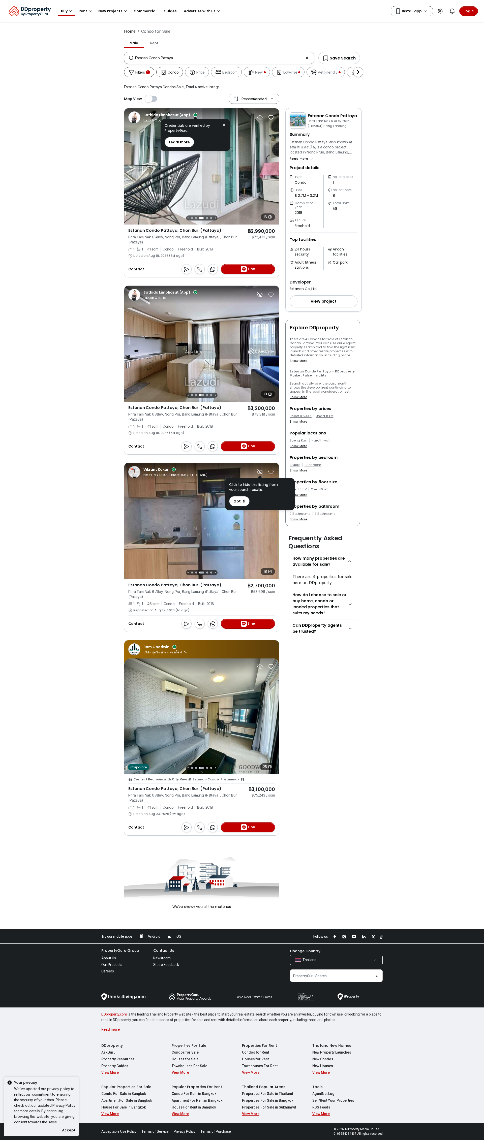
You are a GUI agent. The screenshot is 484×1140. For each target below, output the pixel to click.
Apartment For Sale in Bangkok (126, 1100)
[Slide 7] (201, 218)
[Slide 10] (215, 217)
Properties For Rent (259, 1045)
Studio (295, 465)
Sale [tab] (134, 43)
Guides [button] (170, 11)
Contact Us (163, 950)
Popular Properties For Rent (197, 1086)
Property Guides (114, 1066)
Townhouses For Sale (189, 1066)
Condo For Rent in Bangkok (194, 1094)
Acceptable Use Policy (118, 1131)
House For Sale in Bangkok (123, 1107)
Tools (317, 1086)
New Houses (322, 1066)
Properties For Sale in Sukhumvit (269, 1107)
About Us (108, 958)
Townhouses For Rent (260, 1066)
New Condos (322, 1059)
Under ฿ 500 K (301, 416)
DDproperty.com (114, 1014)
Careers (107, 971)
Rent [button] (83, 11)
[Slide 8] (207, 218)
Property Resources (118, 1059)
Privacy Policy (63, 1105)
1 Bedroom (313, 465)
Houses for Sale (185, 1059)
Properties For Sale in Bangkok (267, 1100)
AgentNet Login (325, 1094)
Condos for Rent (255, 1052)
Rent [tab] (154, 43)
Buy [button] (64, 11)
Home (130, 31)
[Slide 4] (188, 217)
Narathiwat (320, 440)
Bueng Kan (298, 440)
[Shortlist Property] (271, 117)
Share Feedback (166, 965)
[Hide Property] (260, 117)
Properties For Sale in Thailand (267, 1094)
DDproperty (112, 1045)
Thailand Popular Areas (263, 1086)
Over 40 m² (319, 489)
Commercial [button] (145, 11)
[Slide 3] (188, 395)
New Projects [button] (110, 11)
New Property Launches (331, 1052)
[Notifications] (452, 11)
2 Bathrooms (300, 514)
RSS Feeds (321, 1107)
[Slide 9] (211, 218)
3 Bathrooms (325, 514)
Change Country (305, 951)
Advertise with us (200, 11)
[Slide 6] (196, 218)
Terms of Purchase (215, 1131)
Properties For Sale (189, 1045)
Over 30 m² (298, 489)
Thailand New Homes (331, 1045)
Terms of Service (155, 1131)
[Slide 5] (192, 218)
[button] (302, 159)
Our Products (111, 965)
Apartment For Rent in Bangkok (197, 1100)
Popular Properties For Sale (126, 1086)
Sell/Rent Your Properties (333, 1100)
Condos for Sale (185, 1052)
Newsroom (162, 958)
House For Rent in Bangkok (194, 1107)
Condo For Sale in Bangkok (123, 1094)
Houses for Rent (255, 1059)
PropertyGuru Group (120, 950)
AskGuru (108, 1052)
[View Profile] (162, 117)
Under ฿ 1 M (325, 416)
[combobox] (219, 58)
